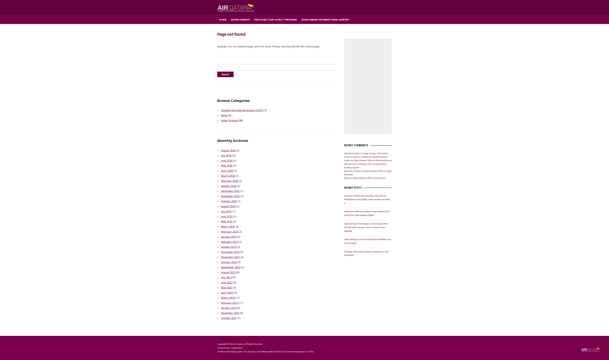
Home (222, 19)
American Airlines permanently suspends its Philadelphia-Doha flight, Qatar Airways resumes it (367, 199)
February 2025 (229, 231)
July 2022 (226, 277)
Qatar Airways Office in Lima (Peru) (369, 178)
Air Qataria (239, 344)
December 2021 (230, 313)
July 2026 (226, 155)
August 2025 (228, 206)
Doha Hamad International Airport (325, 19)
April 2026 (227, 171)
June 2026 (227, 160)
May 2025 (226, 221)
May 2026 (226, 165)
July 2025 (226, 211)
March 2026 (228, 176)
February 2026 (229, 181)
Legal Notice (237, 348)
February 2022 (229, 303)
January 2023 (228, 247)
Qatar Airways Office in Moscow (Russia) (373, 160)
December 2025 (230, 191)
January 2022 (228, 308)
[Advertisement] (368, 86)
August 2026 (228, 150)
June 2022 (227, 282)
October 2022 (229, 262)
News (224, 115)
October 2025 (229, 201)
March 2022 (228, 298)
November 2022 (230, 257)
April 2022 (227, 292)
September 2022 (230, 267)
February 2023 (229, 242)
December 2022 (230, 252)
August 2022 (228, 272)
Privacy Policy (223, 348)
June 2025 (227, 216)
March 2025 (228, 226)
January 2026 (228, 186)
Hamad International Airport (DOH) (242, 110)
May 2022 (226, 287)
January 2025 (228, 237)
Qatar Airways (240, 19)
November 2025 (230, 196)
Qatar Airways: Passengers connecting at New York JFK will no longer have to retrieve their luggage (366, 227)
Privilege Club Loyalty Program (275, 19)
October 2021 (229, 318)
